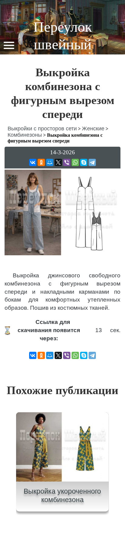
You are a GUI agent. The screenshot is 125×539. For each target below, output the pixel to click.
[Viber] (66, 162)
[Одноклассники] (41, 162)
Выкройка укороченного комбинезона (62, 495)
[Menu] (9, 45)
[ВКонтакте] (32, 162)
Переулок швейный (62, 35)
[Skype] (83, 162)
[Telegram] (92, 162)
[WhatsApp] (75, 162)
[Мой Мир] (49, 162)
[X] (58, 162)
